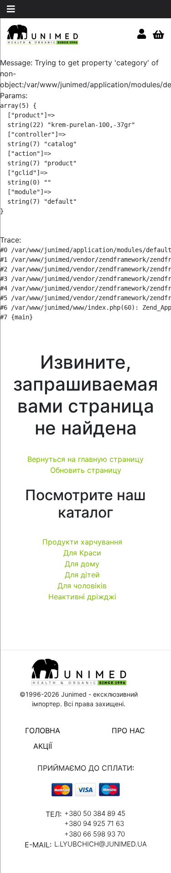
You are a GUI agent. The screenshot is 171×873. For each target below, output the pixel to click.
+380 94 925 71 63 (94, 823)
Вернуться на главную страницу (85, 459)
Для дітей (82, 574)
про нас (128, 730)
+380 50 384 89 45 (94, 813)
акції (42, 746)
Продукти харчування (82, 541)
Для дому (82, 563)
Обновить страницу (85, 470)
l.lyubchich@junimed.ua (100, 844)
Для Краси (82, 552)
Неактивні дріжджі (82, 596)
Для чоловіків (82, 585)
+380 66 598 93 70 (94, 834)
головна (42, 730)
